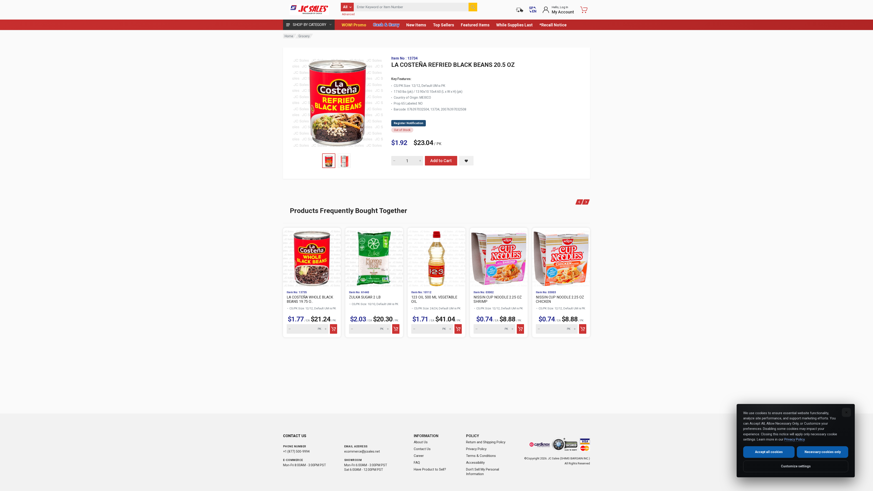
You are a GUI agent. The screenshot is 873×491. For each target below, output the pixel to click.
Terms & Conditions (481, 456)
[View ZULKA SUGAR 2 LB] (374, 257)
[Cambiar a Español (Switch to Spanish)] (533, 10)
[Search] (473, 7)
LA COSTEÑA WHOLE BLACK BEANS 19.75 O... (310, 299)
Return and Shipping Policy (485, 442)
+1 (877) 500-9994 (296, 451)
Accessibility (475, 463)
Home (289, 36)
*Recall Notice (553, 25)
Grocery (304, 36)
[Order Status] (519, 10)
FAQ (417, 463)
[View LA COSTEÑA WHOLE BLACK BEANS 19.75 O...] (312, 257)
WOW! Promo (354, 25)
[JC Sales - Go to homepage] (309, 10)
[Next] (586, 202)
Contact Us (422, 449)
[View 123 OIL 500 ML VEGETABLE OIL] (436, 257)
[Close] (846, 412)
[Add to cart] (333, 329)
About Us (421, 442)
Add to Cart (441, 160)
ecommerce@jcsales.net (362, 451)
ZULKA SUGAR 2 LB (365, 297)
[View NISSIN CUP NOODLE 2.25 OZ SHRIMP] (499, 257)
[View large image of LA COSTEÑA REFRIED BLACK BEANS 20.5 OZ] (337, 102)
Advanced (348, 14)
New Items (416, 25)
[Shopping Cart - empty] (584, 10)
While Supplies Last (514, 25)
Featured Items (475, 25)
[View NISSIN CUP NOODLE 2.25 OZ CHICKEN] (561, 257)
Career (419, 456)
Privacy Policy (476, 449)
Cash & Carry (386, 24)
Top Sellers (443, 25)
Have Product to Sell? (430, 469)
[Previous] (579, 202)
